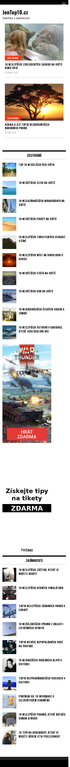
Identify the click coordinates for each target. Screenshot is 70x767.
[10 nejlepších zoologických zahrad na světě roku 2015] (34, 42)
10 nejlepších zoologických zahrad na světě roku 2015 (33, 66)
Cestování (12, 58)
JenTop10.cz (15, 12)
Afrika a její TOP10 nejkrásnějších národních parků (27, 126)
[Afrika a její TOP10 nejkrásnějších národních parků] (34, 102)
